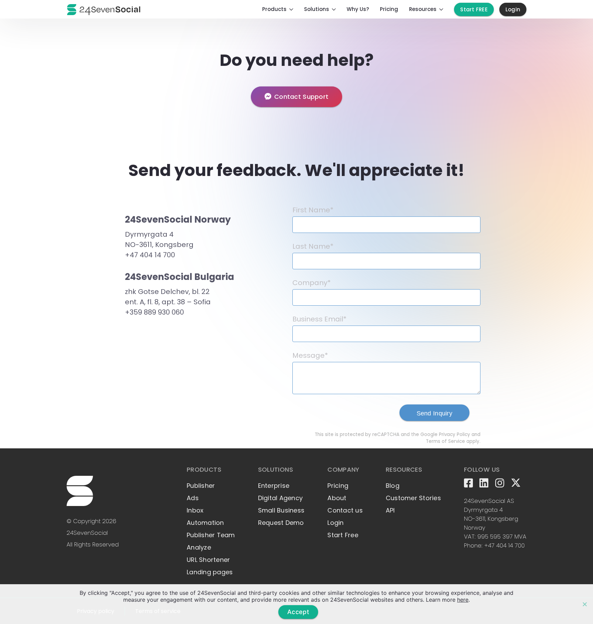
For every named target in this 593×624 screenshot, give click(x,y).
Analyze (199, 547)
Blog (392, 485)
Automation (205, 522)
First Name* (313, 210)
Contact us (345, 510)
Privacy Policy (454, 434)
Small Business (281, 510)
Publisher (201, 485)
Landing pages (210, 572)
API (390, 510)
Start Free (342, 535)
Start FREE (473, 9)
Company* (311, 282)
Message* (310, 355)
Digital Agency (280, 498)
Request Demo (281, 522)
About (336, 498)
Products (274, 9)
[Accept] (584, 604)
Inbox (195, 510)
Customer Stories (413, 498)
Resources (423, 9)
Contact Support (301, 96)
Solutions (316, 9)
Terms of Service (445, 441)
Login (512, 9)
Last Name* (313, 246)
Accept (298, 611)
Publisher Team (211, 535)
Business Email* (319, 319)
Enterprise (274, 485)
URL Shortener (208, 559)
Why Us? (358, 9)
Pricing (389, 9)
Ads (193, 498)
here (462, 599)
